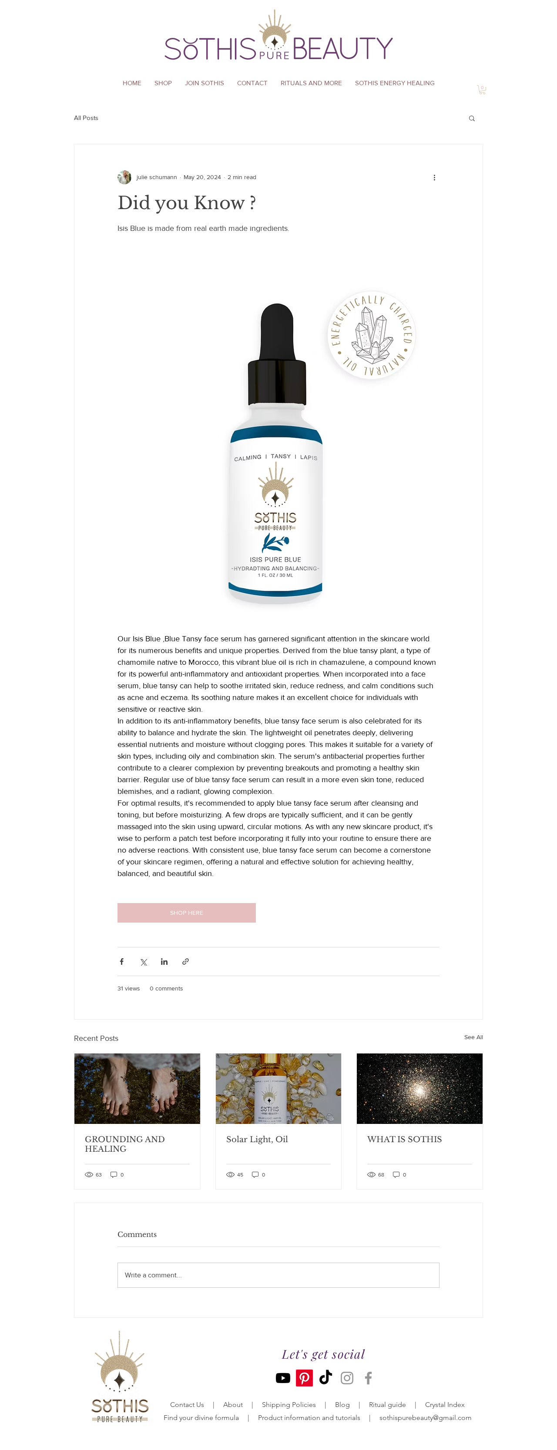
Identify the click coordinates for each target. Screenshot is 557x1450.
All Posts (86, 117)
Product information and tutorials (309, 1417)
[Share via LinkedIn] (164, 961)
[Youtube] (283, 1378)
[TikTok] (325, 1378)
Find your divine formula (201, 1417)
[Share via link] (185, 961)
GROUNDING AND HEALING (125, 1144)
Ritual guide (387, 1404)
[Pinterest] (304, 1378)
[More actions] (434, 177)
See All (473, 1036)
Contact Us (187, 1404)
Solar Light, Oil (257, 1139)
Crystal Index (445, 1404)
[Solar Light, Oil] (279, 1088)
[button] (472, 117)
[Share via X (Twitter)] (143, 961)
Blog (342, 1404)
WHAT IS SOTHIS (404, 1139)
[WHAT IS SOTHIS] (420, 1088)
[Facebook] (368, 1378)
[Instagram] (347, 1378)
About (232, 1404)
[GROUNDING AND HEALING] (137, 1088)
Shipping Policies (289, 1404)
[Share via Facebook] (121, 961)
